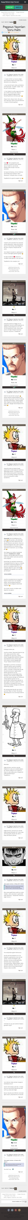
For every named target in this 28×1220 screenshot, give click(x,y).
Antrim (14, 980)
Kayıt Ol (18, 7)
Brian (22, 1216)
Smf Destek (17, 1214)
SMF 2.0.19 (3, 1213)
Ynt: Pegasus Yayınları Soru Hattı (14, 74)
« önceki (20, 20)
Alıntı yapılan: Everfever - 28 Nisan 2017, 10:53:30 (14, 883)
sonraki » (24, 20)
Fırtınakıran (14, 114)
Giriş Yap (10, 7)
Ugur (15, 847)
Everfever (15, 35)
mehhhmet (14, 706)
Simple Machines (16, 1213)
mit (14, 190)
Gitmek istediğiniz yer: (16, 1201)
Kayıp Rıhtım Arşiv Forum (10, 2)
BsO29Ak (15, 281)
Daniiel (12, 1216)
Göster (9, 574)
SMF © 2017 (9, 1213)
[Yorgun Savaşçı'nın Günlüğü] (14, 234)
